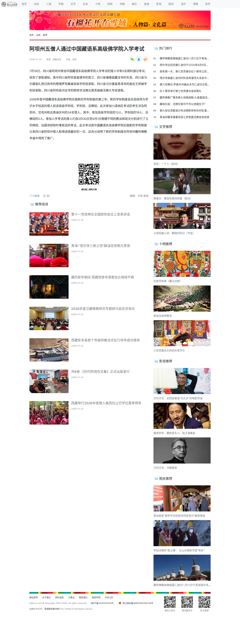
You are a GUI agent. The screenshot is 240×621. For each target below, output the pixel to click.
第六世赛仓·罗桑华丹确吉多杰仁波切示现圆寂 (186, 84)
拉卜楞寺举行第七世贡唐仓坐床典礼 (180, 91)
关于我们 (46, 597)
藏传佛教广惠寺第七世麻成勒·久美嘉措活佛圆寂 (187, 97)
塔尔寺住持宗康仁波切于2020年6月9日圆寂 (185, 65)
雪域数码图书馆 (51, 609)
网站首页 (33, 597)
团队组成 (59, 597)
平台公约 (109, 597)
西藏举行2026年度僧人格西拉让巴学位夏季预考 (106, 403)
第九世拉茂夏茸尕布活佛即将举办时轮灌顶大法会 (188, 110)
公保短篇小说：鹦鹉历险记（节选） (174, 233)
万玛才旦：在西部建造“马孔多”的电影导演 (177, 398)
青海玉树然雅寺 (162, 315)
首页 (31, 35)
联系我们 (83, 597)
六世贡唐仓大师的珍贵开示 (169, 350)
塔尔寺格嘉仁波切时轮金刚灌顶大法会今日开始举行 (190, 78)
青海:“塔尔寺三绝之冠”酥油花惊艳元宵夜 (100, 246)
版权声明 (96, 597)
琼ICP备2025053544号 (102, 603)
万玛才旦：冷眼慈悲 (165, 467)
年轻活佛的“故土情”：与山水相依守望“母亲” (178, 550)
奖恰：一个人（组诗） (166, 163)
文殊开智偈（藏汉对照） (167, 281)
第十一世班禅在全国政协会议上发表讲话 (100, 214)
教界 (45, 35)
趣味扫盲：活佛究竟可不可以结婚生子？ (183, 104)
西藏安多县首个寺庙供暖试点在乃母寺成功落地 (105, 340)
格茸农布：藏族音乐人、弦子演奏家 (174, 433)
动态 (38, 35)
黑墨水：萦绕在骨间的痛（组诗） (173, 198)
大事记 (71, 597)
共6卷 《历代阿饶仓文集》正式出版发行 (100, 372)
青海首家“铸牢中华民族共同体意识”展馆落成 (179, 515)
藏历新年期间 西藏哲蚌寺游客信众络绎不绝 (102, 277)
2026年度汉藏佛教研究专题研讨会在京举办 (103, 309)
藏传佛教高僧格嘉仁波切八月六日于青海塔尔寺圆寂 (190, 58)
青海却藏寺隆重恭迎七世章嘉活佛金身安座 (184, 117)
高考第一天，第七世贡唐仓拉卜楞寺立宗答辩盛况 (188, 71)
